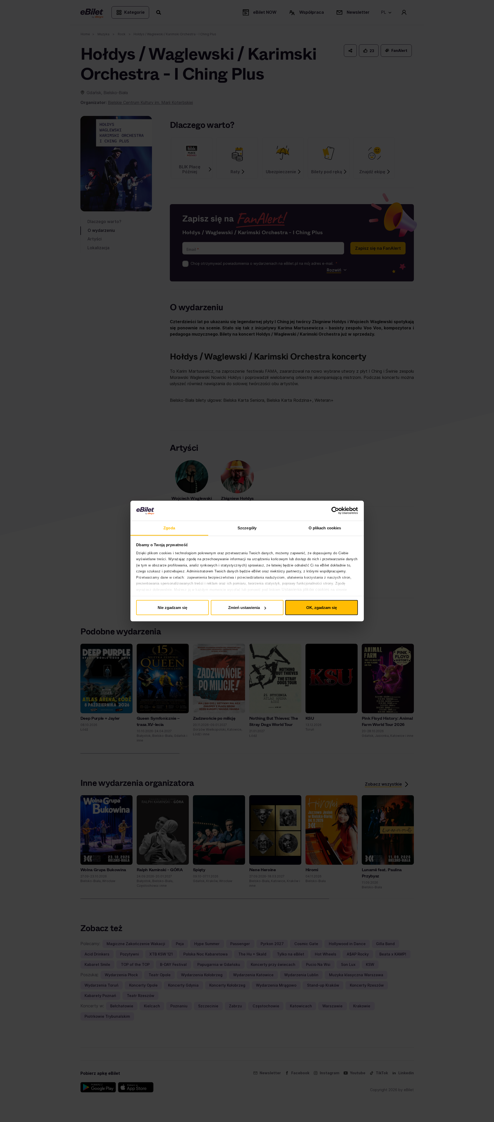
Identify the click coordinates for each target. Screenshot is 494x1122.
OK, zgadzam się (321, 607)
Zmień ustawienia (244, 607)
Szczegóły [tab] (247, 527)
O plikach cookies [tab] (325, 527)
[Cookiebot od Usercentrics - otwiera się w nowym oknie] (335, 511)
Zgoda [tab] (169, 527)
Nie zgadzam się (172, 607)
